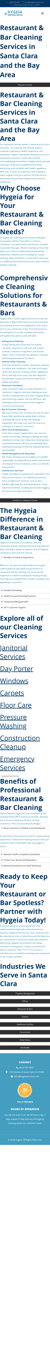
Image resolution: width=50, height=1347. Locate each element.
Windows (14, 680)
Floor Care (16, 704)
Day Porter (16, 668)
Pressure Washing (13, 721)
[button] (42, 13)
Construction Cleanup (20, 742)
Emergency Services (17, 763)
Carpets (12, 692)
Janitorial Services (14, 652)
